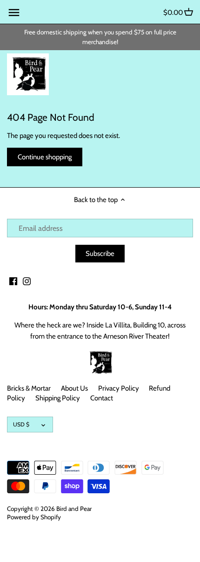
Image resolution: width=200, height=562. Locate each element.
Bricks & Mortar (29, 388)
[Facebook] (13, 281)
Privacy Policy (118, 388)
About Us (74, 388)
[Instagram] (27, 281)
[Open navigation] (14, 13)
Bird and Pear (74, 508)
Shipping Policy (57, 398)
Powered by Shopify (34, 517)
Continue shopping (45, 157)
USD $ (21, 424)
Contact (101, 398)
